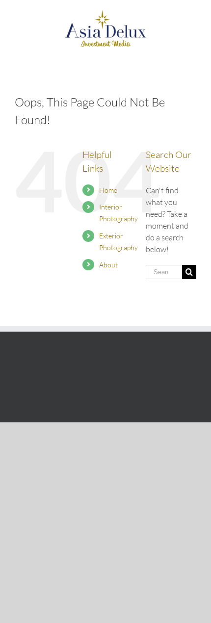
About (108, 264)
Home (108, 190)
